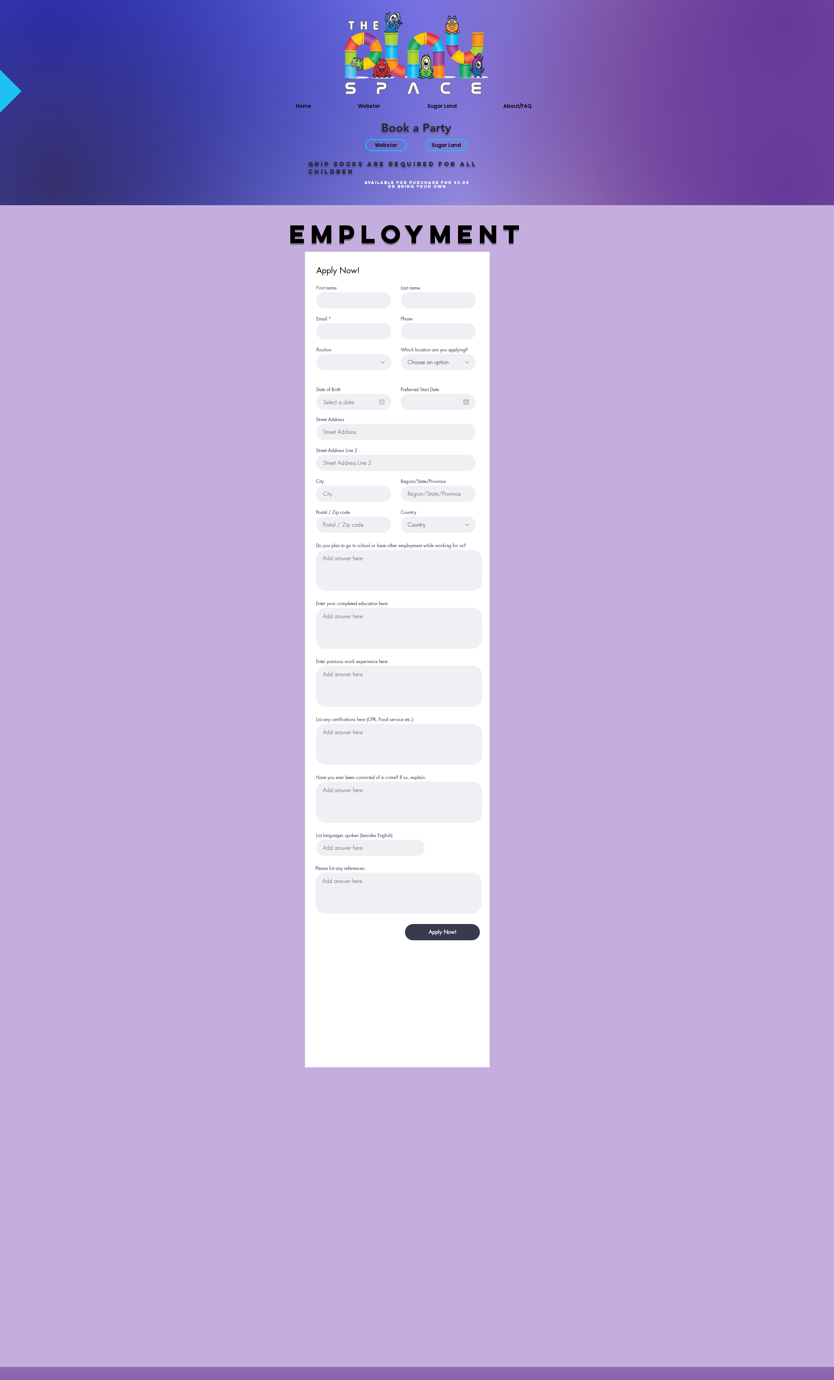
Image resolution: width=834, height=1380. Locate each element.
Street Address (330, 419)
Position (323, 350)
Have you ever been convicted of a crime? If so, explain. (371, 777)
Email (321, 319)
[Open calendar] (381, 402)
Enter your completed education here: (352, 603)
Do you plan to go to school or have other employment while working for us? (391, 545)
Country (408, 512)
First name (326, 288)
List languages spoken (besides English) (354, 835)
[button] (535, 106)
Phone (406, 319)
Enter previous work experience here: (352, 661)
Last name (410, 288)
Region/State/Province (423, 481)
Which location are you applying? (434, 350)
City (320, 481)
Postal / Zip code (333, 512)
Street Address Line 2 (336, 450)
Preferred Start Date (420, 389)
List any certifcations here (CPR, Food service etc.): (365, 719)
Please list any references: (340, 868)
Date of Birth (328, 389)
